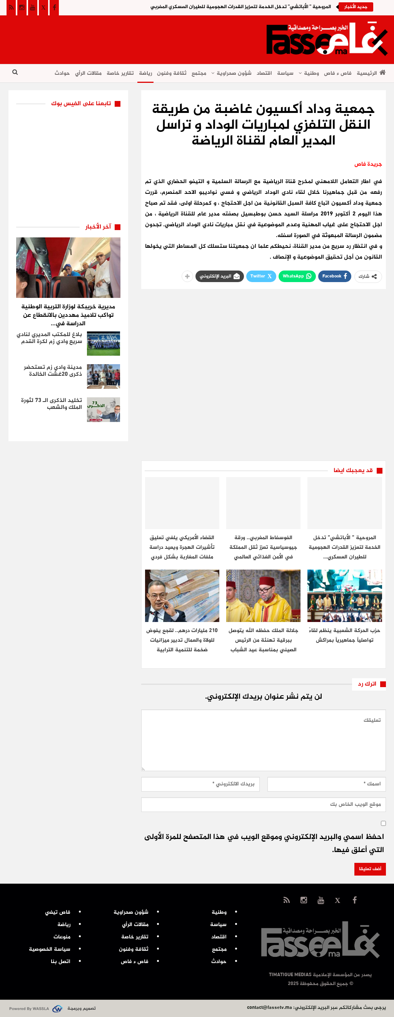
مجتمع (199, 73)
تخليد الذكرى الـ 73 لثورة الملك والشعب (51, 404)
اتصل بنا (60, 961)
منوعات (61, 937)
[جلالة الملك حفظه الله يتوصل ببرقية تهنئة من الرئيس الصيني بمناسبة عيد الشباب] (263, 596)
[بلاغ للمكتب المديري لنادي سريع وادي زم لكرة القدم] (103, 343)
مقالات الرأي (88, 73)
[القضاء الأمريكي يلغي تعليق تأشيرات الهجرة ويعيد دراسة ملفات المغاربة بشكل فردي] (182, 503)
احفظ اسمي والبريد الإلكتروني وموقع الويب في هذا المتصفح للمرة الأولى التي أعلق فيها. (264, 844)
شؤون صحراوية (234, 73)
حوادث (62, 73)
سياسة (285, 73)
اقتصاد (264, 73)
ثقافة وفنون (172, 73)
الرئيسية (367, 73)
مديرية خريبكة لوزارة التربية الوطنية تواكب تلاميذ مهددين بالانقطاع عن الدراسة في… (68, 315)
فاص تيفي (57, 912)
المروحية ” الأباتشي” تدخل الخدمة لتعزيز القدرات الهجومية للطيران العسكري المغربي (240, 7)
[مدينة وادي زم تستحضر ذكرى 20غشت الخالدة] (103, 376)
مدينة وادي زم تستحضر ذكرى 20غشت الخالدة (53, 371)
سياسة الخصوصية (49, 949)
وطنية (311, 73)
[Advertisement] (148, 37)
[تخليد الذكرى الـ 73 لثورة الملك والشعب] (103, 409)
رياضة (145, 73)
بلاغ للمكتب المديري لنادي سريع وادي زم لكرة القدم (49, 338)
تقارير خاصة (120, 73)
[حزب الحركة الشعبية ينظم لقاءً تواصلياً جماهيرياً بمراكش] (344, 596)
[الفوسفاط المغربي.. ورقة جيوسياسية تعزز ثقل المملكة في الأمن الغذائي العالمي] (263, 503)
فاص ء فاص (338, 73)
